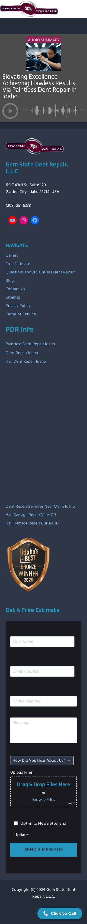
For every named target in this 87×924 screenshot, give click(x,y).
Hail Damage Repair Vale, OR (31, 514)
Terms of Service (21, 314)
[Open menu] (81, 9)
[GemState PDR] (29, 9)
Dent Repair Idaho (22, 352)
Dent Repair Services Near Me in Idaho (40, 506)
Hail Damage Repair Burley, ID (32, 523)
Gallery (12, 255)
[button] (10, 111)
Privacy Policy (18, 305)
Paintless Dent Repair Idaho (30, 344)
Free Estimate (18, 263)
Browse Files (43, 799)
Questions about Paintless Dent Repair (40, 272)
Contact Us (15, 289)
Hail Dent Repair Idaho (26, 361)
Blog (10, 280)
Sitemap (13, 297)
